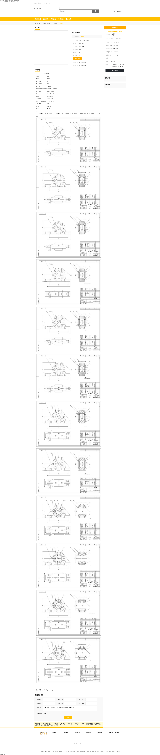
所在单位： (61, 703)
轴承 (61, 23)
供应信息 (45, 19)
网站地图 (2, 754)
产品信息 (61, 19)
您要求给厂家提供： (42, 713)
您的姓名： (39, 699)
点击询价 (77, 58)
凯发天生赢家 (37, 8)
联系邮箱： (39, 703)
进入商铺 (115, 70)
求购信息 (53, 19)
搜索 (95, 11)
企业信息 (68, 19)
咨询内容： (39, 707)
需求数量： (81, 703)
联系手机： (60, 699)
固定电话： (82, 699)
